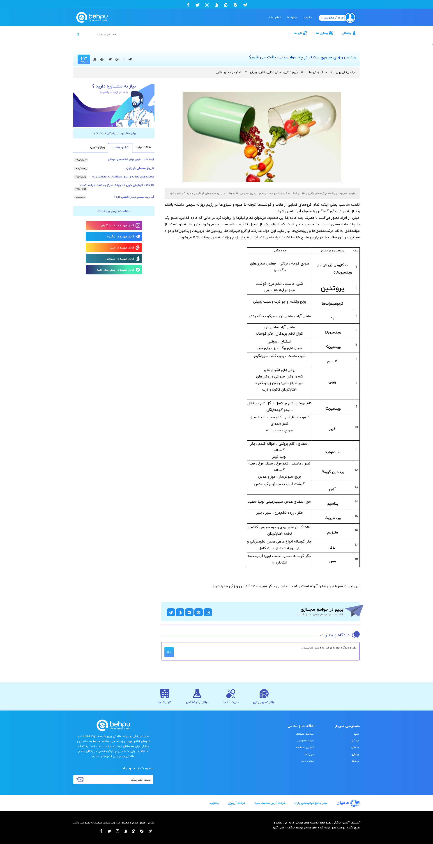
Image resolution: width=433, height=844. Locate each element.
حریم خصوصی (305, 741)
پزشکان (346, 33)
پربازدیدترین (97, 147)
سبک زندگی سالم (316, 72)
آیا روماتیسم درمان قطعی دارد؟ (134, 197)
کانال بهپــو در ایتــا (122, 248)
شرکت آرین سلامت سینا (270, 803)
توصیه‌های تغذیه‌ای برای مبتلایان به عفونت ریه (123, 176)
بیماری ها (322, 33)
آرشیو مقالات (120, 148)
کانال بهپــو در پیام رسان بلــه (115, 270)
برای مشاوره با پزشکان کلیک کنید (114, 133)
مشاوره (308, 18)
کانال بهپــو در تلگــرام (120, 237)
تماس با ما (274, 18)
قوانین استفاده (305, 747)
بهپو (356, 734)
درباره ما (292, 18)
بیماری (355, 754)
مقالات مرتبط (143, 147)
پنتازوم (214, 803)
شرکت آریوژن (236, 803)
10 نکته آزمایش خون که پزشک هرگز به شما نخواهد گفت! (116, 185)
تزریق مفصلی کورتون (140, 168)
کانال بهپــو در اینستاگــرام (117, 226)
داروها (355, 761)
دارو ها (298, 33)
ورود (169, 652)
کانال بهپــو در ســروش (120, 259)
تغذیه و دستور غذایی (228, 72)
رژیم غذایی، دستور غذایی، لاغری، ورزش (273, 72)
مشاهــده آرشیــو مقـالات (113, 211)
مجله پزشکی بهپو (346, 72)
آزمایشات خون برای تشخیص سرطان (131, 159)
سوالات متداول (305, 734)
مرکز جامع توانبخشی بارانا (311, 803)
